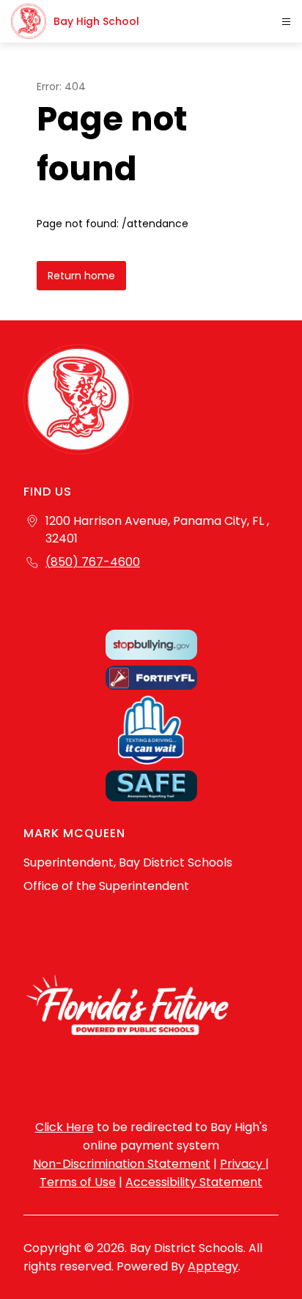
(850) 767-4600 (92, 561)
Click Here (64, 1127)
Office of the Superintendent (106, 885)
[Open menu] (286, 21)
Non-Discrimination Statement (121, 1163)
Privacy (242, 1163)
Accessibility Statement (193, 1182)
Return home (81, 275)
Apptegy (213, 1266)
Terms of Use (78, 1182)
